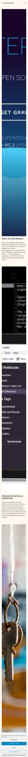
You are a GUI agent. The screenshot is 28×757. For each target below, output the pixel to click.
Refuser (14, 747)
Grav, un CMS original (13, 239)
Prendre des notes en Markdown (12, 497)
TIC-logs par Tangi (8, 3)
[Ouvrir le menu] (25, 3)
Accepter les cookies (14, 743)
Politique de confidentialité (7, 755)
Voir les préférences (14, 751)
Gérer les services (13, 739)
